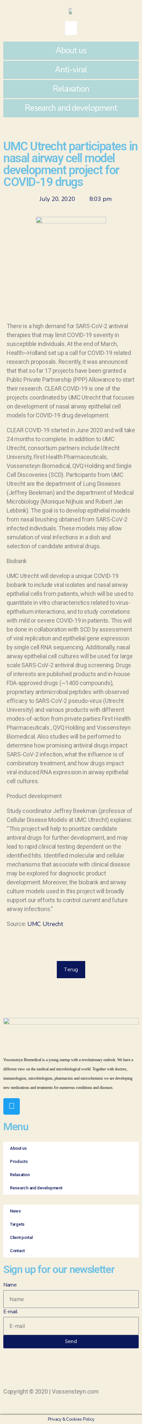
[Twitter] (11, 1106)
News (15, 1211)
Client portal (21, 1237)
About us (71, 50)
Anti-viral (71, 69)
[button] (71, 28)
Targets (17, 1224)
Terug (71, 969)
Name (10, 1285)
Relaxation (71, 89)
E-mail (10, 1311)
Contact (17, 1250)
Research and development (71, 108)
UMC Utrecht (45, 924)
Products (19, 1161)
